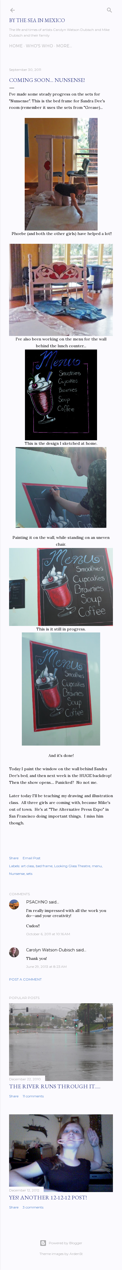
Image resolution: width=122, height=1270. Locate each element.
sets (29, 873)
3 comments (33, 1207)
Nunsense (17, 873)
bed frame (44, 866)
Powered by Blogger (65, 1243)
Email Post (32, 858)
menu (97, 866)
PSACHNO (37, 902)
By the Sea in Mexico (37, 20)
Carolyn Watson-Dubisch (50, 949)
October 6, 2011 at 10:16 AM (48, 934)
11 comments (33, 1096)
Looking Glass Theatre (72, 866)
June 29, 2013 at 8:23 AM (46, 966)
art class (27, 866)
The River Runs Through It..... (54, 1086)
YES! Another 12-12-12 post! (48, 1197)
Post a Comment (25, 979)
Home (16, 45)
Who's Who (39, 45)
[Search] (109, 8)
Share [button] (13, 858)
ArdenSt (76, 1254)
